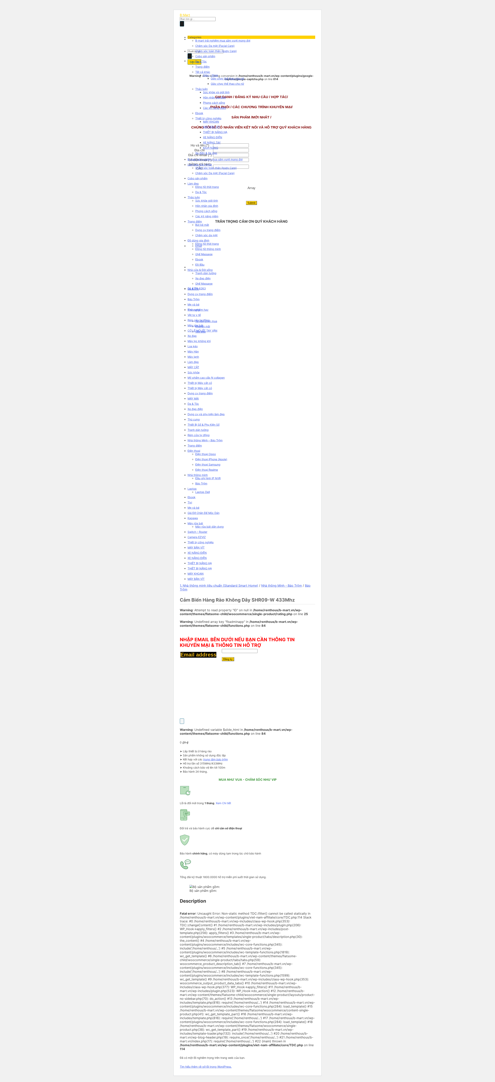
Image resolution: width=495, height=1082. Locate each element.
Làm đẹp (193, 183)
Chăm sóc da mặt (206, 235)
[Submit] (182, 24)
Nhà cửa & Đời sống (200, 269)
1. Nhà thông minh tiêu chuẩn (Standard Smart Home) (219, 585)
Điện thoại (194, 450)
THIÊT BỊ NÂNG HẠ (215, 132)
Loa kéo (193, 346)
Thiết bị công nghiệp (208, 118)
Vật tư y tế (194, 315)
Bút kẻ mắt (202, 224)
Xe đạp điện (203, 278)
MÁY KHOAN (211, 121)
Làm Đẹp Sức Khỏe (200, 164)
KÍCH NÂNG (210, 147)
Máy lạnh (193, 356)
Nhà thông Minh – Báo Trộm (205, 440)
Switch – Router (197, 531)
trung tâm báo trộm (215, 759)
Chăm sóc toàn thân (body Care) (216, 51)
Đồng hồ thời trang (207, 186)
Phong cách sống (214, 102)
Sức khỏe (194, 372)
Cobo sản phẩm (205, 56)
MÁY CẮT (193, 367)
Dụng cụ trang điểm (207, 230)
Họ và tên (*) (200, 145)
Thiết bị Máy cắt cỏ (200, 382)
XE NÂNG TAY (212, 142)
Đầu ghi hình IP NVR (208, 478)
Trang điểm (202, 66)
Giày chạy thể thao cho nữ (227, 78)
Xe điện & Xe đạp (206, 153)
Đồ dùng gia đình (198, 240)
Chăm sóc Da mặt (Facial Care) (215, 45)
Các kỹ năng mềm (214, 108)
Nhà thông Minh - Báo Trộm (281, 585)
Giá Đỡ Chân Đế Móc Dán (203, 512)
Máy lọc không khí (199, 341)
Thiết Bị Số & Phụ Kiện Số (203, 424)
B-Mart (185, 15)
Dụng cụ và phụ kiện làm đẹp (206, 414)
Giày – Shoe (210, 75)
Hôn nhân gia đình (214, 97)
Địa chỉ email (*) (200, 155)
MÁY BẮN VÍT (211, 126)
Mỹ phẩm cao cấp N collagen (206, 377)
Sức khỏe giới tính (206, 200)
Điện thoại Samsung (207, 464)
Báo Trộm (194, 299)
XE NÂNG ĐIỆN (212, 137)
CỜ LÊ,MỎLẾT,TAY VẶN (202, 330)
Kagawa (193, 518)
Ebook (199, 113)
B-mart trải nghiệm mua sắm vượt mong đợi (222, 40)
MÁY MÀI (193, 398)
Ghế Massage (204, 254)
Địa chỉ (200, 150)
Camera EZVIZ (197, 537)
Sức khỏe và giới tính (216, 92)
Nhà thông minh (198, 475)
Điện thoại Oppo (205, 454)
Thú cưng (194, 309)
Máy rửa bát (195, 325)
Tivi (190, 502)
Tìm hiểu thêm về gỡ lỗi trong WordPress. (206, 1066)
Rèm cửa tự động (199, 320)
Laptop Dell (202, 492)
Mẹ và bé (193, 304)
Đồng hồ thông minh (208, 249)
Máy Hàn (193, 351)
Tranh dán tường (205, 273)
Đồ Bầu (199, 264)
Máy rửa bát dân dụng (209, 526)
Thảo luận (201, 89)
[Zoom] (182, 721)
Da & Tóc (201, 61)
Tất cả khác (202, 72)
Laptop (192, 488)
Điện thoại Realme (206, 469)
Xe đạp (192, 335)
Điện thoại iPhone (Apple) (211, 459)
